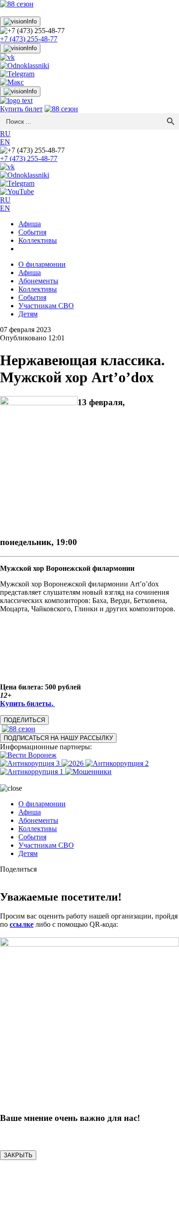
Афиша (29, 224)
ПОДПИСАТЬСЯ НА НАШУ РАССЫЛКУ (58, 738)
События (32, 232)
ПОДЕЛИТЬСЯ (24, 720)
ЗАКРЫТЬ (18, 1155)
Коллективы (37, 240)
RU (5, 134)
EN (5, 142)
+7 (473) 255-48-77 (28, 39)
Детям (28, 314)
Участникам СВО (46, 306)
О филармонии (42, 264)
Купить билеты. (27, 703)
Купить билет (21, 109)
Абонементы (38, 281)
